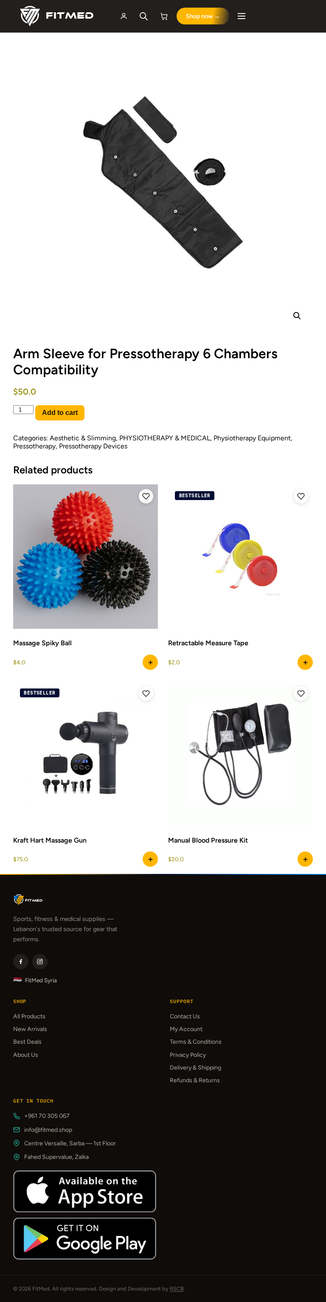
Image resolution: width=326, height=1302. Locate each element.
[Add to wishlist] (146, 496)
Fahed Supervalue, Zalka (56, 1157)
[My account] (124, 16)
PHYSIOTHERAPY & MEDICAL (164, 438)
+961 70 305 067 (47, 1116)
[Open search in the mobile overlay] (144, 16)
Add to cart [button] (150, 859)
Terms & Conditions (196, 1041)
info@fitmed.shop (48, 1129)
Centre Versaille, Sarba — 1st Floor (70, 1143)
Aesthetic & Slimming (83, 438)
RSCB (177, 1288)
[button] (297, 315)
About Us (25, 1055)
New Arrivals (30, 1029)
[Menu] (241, 16)
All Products (29, 1016)
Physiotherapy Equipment (252, 438)
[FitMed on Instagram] (40, 961)
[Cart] (164, 16)
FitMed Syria (35, 980)
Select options (150, 662)
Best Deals (27, 1041)
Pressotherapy (34, 446)
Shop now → (203, 16)
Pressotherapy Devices (93, 446)
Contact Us (185, 1016)
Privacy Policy (188, 1055)
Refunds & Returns (195, 1080)
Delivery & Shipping (195, 1067)
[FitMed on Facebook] (20, 961)
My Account (186, 1029)
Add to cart (60, 412)
